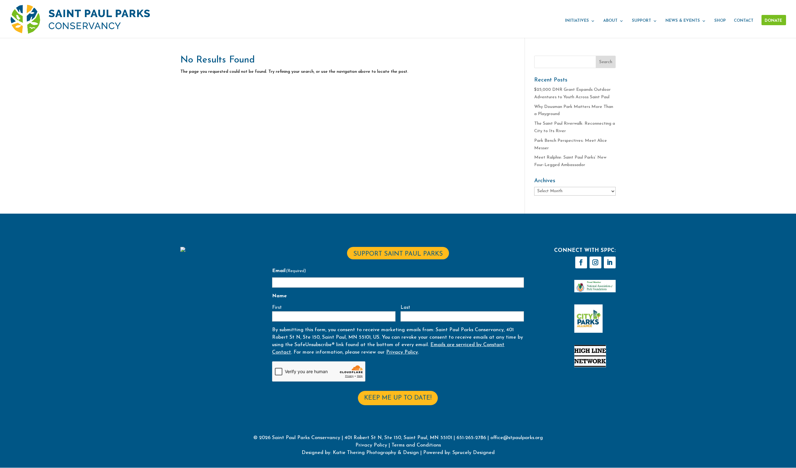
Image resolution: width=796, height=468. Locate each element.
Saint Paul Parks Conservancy (306, 437)
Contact (743, 21)
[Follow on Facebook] (581, 262)
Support (641, 21)
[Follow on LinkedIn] (610, 262)
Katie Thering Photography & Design (376, 452)
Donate (773, 21)
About (610, 21)
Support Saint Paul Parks (398, 254)
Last (405, 307)
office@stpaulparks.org (516, 437)
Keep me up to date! (398, 398)
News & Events (682, 21)
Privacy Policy (402, 352)
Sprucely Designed (473, 452)
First (277, 307)
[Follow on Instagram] (595, 262)
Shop (720, 21)
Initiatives (577, 21)
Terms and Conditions (416, 445)
